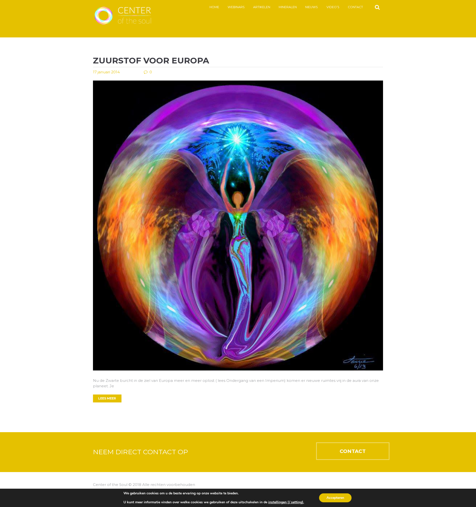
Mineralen (288, 7)
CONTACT (353, 451)
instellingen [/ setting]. (286, 502)
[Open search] (377, 7)
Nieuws (311, 7)
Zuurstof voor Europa (151, 60)
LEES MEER (107, 398)
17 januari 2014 (106, 72)
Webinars (236, 7)
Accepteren (335, 497)
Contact (355, 7)
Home (214, 7)
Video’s (333, 7)
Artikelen (261, 7)
